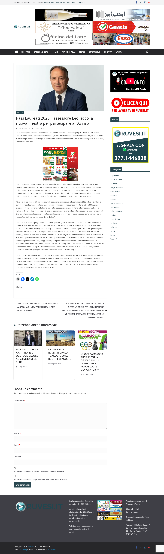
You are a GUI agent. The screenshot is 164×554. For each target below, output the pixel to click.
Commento (19, 400)
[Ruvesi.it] (16, 52)
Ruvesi (112, 231)
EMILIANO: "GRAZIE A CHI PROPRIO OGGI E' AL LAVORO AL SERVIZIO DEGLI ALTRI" (27, 356)
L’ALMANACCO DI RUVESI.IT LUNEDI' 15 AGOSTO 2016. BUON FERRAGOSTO (59, 354)
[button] (49, 52)
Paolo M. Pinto (39, 128)
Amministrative (116, 179)
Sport (112, 235)
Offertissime (94, 52)
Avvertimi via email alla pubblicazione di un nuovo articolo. (40, 479)
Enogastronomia (116, 203)
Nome (17, 433)
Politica (113, 215)
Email (17, 445)
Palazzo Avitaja (116, 211)
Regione (113, 223)
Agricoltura (114, 175)
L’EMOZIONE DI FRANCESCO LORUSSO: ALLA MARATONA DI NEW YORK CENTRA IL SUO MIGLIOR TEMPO (37, 307)
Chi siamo (25, 52)
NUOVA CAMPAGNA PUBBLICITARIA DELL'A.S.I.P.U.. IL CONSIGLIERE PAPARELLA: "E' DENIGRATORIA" (92, 361)
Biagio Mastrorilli (117, 187)
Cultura (113, 199)
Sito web (17, 456)
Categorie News (41, 52)
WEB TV (119, 52)
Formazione (115, 207)
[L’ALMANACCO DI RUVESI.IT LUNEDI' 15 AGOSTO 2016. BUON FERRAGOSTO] (60, 332)
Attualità (20, 112)
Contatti (108, 52)
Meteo (82, 52)
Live (56, 52)
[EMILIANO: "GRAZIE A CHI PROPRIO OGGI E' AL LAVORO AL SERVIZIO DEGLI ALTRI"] (28, 332)
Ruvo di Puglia (68, 52)
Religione (114, 227)
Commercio (115, 191)
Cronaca (113, 195)
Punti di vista (115, 219)
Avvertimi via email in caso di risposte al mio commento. (39, 471)
